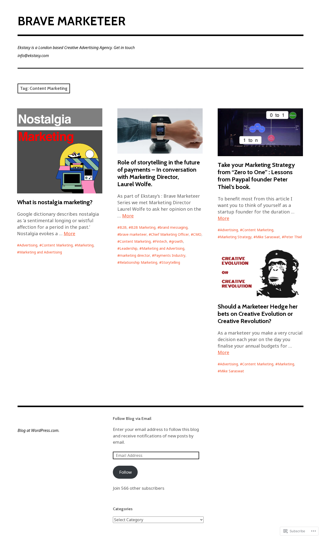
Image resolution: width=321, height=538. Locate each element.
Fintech (161, 241)
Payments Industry (169, 255)
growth (177, 241)
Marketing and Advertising (40, 252)
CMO (197, 234)
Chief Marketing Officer (170, 234)
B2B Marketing (143, 227)
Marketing (85, 245)
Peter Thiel (293, 236)
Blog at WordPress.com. (38, 430)
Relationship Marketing (138, 262)
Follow (125, 472)
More (69, 233)
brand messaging (174, 227)
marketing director (135, 255)
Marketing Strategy (236, 236)
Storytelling (171, 262)
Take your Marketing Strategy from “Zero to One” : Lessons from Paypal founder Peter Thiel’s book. (256, 175)
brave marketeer (133, 234)
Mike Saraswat (268, 236)
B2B (123, 227)
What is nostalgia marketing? (55, 202)
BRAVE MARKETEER (72, 21)
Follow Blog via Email (132, 418)
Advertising (28, 245)
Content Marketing (57, 245)
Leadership (128, 248)
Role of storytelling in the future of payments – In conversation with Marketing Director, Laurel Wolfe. (158, 173)
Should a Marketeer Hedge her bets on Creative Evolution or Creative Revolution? (258, 314)
